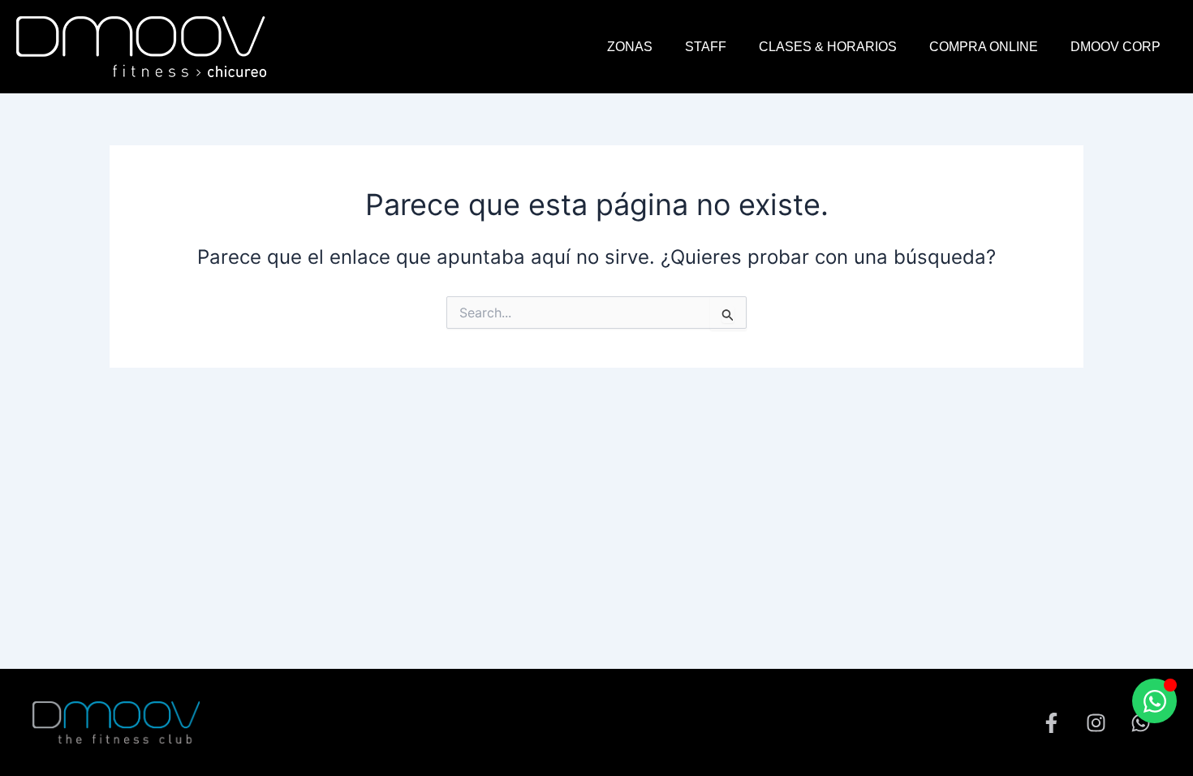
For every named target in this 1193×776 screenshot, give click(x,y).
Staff (705, 47)
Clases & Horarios (828, 47)
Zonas (629, 47)
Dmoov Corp (1115, 47)
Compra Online (983, 47)
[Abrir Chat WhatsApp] (1154, 701)
